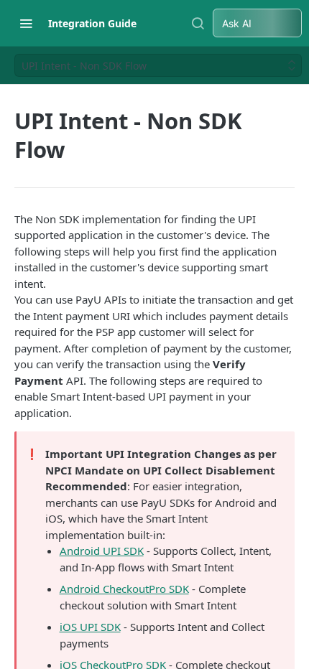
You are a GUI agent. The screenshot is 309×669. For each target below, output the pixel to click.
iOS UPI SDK (90, 626)
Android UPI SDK (102, 550)
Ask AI (237, 23)
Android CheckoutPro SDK (124, 588)
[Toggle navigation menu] (25, 22)
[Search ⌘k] (197, 22)
